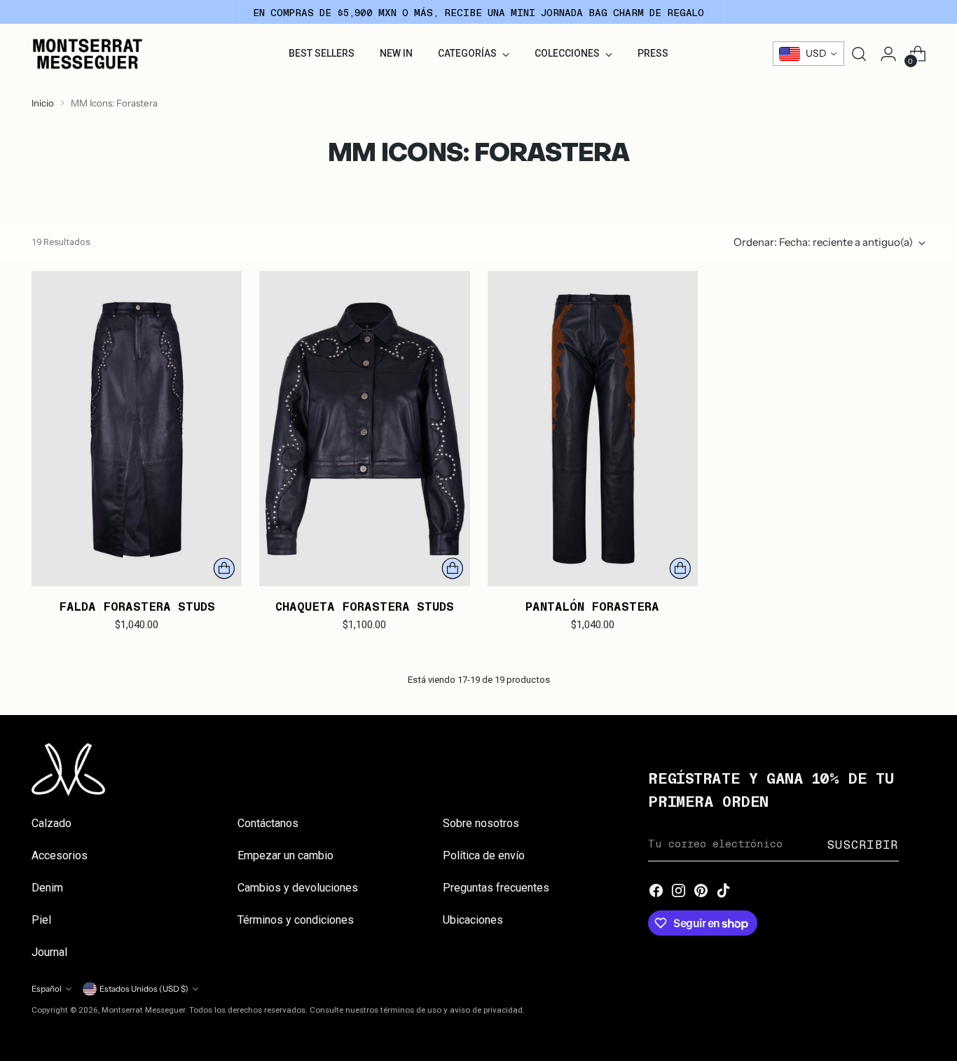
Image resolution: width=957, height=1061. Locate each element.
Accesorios (60, 855)
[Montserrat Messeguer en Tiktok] (723, 891)
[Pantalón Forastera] (593, 428)
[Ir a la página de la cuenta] (888, 54)
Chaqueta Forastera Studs (364, 606)
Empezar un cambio (285, 855)
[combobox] (808, 53)
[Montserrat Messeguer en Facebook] (656, 891)
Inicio (43, 103)
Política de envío (484, 855)
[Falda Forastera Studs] (137, 428)
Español (47, 989)
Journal (49, 952)
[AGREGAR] (224, 569)
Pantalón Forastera (592, 606)
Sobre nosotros (481, 823)
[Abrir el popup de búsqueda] (859, 54)
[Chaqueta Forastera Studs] (364, 428)
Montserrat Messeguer (143, 1010)
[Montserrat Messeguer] (88, 54)
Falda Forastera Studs (137, 606)
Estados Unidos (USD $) (143, 989)
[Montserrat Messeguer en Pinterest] (701, 891)
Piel (41, 920)
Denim (47, 887)
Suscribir (862, 844)
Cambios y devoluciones (297, 887)
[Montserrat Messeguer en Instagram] (678, 891)
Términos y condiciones (295, 920)
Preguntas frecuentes (496, 887)
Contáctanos (267, 823)
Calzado (51, 823)
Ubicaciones (473, 920)
